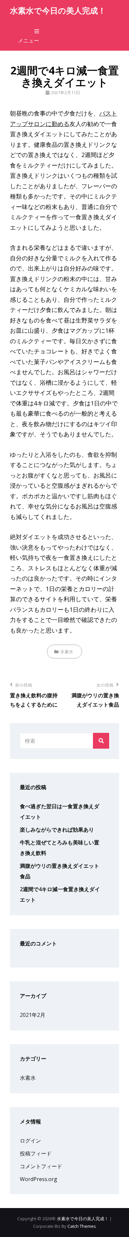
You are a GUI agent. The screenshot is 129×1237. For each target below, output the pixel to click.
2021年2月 (32, 1014)
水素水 (66, 652)
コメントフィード (41, 1166)
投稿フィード (36, 1153)
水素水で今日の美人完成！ (58, 10)
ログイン (30, 1140)
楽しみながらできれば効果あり (57, 829)
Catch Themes (81, 1226)
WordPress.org (38, 1179)
